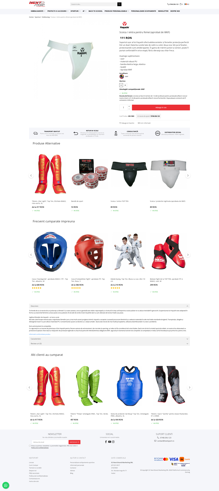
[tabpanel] (71, 60)
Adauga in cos (161, 107)
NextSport (33, 458)
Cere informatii (145, 123)
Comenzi (73, 468)
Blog (71, 473)
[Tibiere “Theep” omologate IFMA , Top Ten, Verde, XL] (89, 386)
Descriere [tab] (34, 306)
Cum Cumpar (33, 465)
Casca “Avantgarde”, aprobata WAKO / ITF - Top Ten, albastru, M (50, 280)
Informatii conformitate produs (39, 334)
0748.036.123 (165, 437)
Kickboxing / (46, 17)
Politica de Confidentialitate (40, 448)
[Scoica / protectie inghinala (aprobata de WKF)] (168, 174)
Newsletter (163, 11)
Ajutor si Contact (78, 458)
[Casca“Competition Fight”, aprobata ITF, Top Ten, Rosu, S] (89, 252)
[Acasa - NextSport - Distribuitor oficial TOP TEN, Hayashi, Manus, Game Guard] (40, 4)
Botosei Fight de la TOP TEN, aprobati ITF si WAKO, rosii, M (166, 280)
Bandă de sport (77, 201)
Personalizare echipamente (143, 11)
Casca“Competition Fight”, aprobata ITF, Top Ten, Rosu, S (88, 280)
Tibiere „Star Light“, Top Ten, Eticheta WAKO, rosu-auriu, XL (49, 202)
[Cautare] (119, 4)
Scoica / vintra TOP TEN (119, 201)
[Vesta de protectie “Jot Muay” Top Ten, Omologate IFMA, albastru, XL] (130, 386)
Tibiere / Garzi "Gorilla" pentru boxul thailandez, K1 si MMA (169, 415)
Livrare (31, 462)
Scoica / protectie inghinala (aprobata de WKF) (167, 201)
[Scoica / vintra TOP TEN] (129, 174)
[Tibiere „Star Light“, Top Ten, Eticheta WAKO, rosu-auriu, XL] (50, 174)
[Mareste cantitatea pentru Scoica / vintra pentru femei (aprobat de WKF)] (129, 106)
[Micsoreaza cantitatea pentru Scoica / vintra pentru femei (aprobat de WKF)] (129, 108)
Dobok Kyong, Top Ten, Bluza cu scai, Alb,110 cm (128, 280)
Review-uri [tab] (36, 343)
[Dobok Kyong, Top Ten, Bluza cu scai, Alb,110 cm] (129, 252)
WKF (126, 76)
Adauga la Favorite (127, 123)
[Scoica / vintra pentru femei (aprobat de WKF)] (71, 60)
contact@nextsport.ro (165, 441)
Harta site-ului (34, 481)
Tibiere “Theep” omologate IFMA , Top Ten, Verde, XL (89, 415)
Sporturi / (38, 17)
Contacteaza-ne (34, 479)
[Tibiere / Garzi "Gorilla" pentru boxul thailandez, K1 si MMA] (170, 386)
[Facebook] (105, 442)
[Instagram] (113, 442)
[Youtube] (109, 442)
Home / (32, 17)
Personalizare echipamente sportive (82, 462)
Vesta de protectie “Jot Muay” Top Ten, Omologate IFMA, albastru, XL (130, 415)
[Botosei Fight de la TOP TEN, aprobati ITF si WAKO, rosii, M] (168, 252)
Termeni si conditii (35, 468)
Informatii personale (77, 465)
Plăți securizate (34, 473)
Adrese (72, 471)
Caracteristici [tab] (36, 339)
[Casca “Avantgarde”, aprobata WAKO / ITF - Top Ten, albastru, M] (50, 252)
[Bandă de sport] (89, 174)
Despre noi (175, 11)
